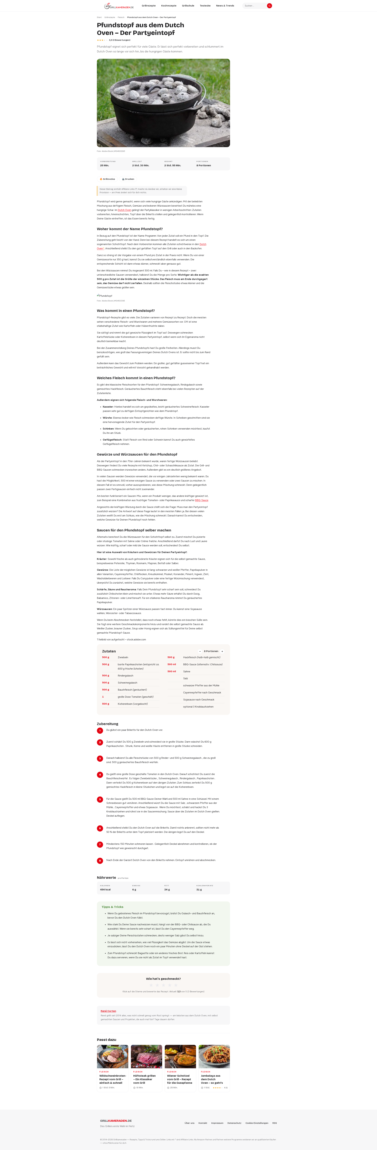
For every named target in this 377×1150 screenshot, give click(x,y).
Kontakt (203, 1123)
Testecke (205, 5)
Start (99, 17)
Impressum (217, 1123)
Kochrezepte (168, 5)
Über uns (189, 1123)
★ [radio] (151, 985)
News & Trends (225, 5)
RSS (274, 1123)
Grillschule (188, 5)
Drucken (128, 179)
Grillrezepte (149, 5)
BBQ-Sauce (201, 500)
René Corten (108, 1011)
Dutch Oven (124, 210)
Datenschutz (234, 1123)
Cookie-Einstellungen (256, 1123)
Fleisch (121, 17)
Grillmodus (107, 179)
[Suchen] (269, 5)
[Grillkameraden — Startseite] (119, 5)
